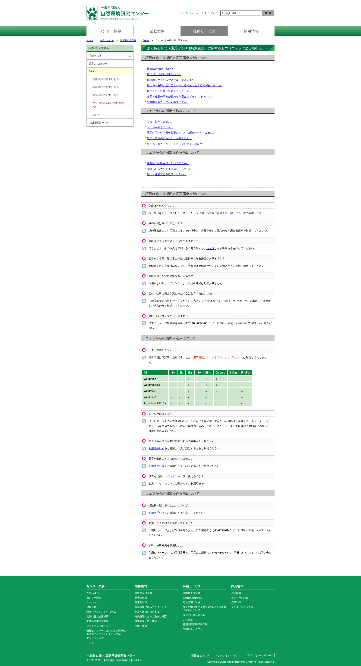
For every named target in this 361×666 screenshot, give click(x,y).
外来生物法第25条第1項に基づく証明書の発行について (204, 608)
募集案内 (236, 593)
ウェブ (210, 248)
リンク (90, 643)
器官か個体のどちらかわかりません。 (169, 138)
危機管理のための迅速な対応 (151, 616)
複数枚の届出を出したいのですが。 (168, 163)
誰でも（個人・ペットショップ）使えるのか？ (174, 144)
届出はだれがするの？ (160, 68)
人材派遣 (188, 619)
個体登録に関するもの (105, 79)
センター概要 (110, 31)
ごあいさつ (92, 593)
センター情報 (93, 597)
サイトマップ (209, 12)
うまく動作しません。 (160, 121)
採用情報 (251, 31)
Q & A (146, 40)
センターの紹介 (239, 597)
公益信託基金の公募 (194, 615)
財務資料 (91, 607)
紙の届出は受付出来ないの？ (164, 74)
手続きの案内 (96, 55)
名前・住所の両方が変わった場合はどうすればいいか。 (180, 96)
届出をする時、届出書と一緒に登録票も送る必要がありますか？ (185, 85)
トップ (89, 40)
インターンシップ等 (242, 607)
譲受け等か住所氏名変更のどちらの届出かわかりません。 (181, 132)
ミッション (92, 602)
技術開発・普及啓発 (146, 621)
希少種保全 (141, 597)
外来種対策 (141, 602)
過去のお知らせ (98, 63)
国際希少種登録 (128, 40)
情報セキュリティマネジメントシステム (215, 655)
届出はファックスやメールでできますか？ (172, 79)
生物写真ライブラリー (195, 629)
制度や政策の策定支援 (147, 611)
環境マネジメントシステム (101, 611)
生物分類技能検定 (192, 597)
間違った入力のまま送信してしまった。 (170, 169)
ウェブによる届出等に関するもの (109, 105)
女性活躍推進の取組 (97, 621)
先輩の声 (236, 602)
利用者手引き (156, 448)
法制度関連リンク (99, 122)
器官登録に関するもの (105, 87)
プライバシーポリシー (98, 625)
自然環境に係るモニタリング (151, 607)
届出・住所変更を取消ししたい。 (167, 174)
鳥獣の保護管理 (143, 593)
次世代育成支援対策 (97, 616)
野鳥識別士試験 (191, 602)
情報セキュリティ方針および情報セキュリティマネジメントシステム (107, 632)
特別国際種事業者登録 (195, 624)
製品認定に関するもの (105, 95)
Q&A (91, 71)
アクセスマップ (189, 12)
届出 (232, 213)
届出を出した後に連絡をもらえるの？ (169, 91)
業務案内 (157, 31)
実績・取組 (141, 625)
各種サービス (204, 31)
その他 (96, 114)
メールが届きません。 (160, 127)
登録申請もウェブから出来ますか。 (168, 102)
